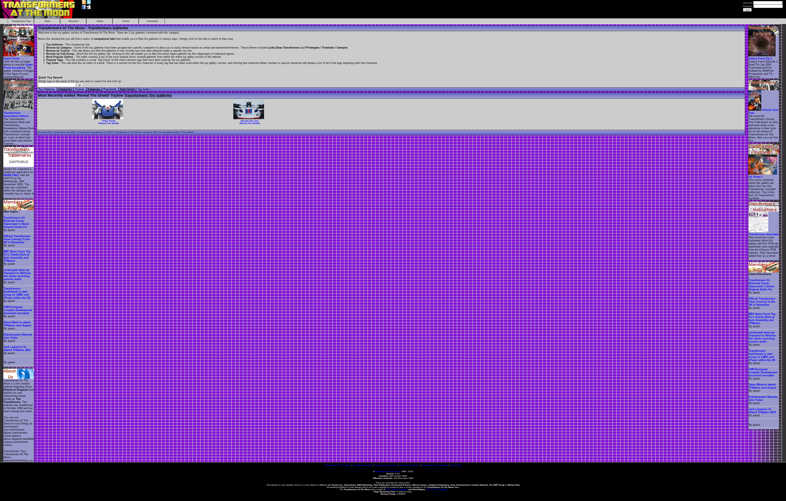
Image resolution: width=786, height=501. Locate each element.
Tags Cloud (127, 89)
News (47, 21)
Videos (100, 21)
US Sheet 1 (756, 176)
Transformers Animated (763, 234)
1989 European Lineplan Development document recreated (18, 310)
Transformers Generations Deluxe (16, 114)
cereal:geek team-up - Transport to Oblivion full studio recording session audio (17, 274)
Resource (74, 21)
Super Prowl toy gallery (18, 66)
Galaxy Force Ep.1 (760, 58)
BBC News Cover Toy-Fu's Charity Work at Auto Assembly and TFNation (17, 256)
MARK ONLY (11, 175)
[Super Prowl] (19, 55)
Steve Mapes (392, 489)
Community (152, 21)
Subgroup (94, 89)
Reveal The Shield (108, 123)
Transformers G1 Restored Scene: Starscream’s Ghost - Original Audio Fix (17, 222)
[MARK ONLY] (19, 165)
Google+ (403, 489)
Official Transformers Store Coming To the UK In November (17, 239)
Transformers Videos (409, 465)
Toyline (80, 89)
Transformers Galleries (385, 465)
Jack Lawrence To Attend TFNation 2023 (17, 348)
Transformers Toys (21, 21)
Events (126, 21)
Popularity (110, 89)
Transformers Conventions (435, 465)
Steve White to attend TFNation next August (17, 324)
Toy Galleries (47, 89)
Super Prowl (11, 58)
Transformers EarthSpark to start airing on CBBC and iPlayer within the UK (17, 293)
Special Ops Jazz (250, 121)
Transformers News (362, 465)
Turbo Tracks (109, 121)
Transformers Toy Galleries (148, 95)
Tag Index (143, 89)
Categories (65, 89)
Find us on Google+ (437, 489)
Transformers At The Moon (338, 465)
